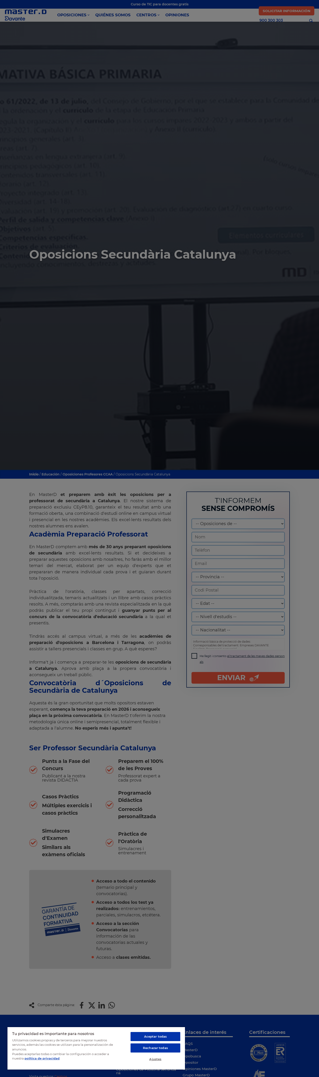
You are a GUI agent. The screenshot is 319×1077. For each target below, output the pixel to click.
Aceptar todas (155, 1036)
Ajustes (155, 1059)
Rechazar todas (155, 1048)
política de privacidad (42, 1058)
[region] (96, 1048)
